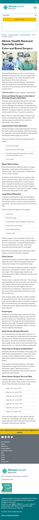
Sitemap (3, 444)
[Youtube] (2, 437)
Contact (3, 459)
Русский (29, 506)
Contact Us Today (19, 19)
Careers (3, 457)
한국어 (17, 506)
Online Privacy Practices (6, 450)
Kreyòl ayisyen (5, 506)
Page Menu (6, 15)
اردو (14, 508)
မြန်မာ (14, 504)
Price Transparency (5, 441)
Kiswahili (4, 508)
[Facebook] (8, 437)
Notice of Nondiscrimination (10, 515)
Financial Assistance (5, 448)
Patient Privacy (4, 446)
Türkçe (10, 508)
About (2, 452)
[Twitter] (11, 437)
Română (22, 506)
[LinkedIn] (5, 437)
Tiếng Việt (20, 508)
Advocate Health (4, 461)
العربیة (9, 504)
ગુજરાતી (31, 504)
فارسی (26, 504)
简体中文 (20, 504)
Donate (2, 455)
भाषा (12, 506)
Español (3, 504)
